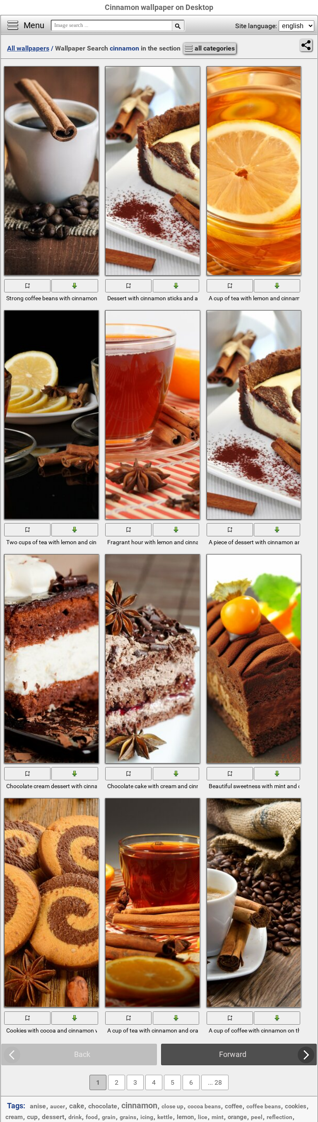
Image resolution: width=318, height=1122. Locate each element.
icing (146, 1117)
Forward (232, 1054)
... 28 (215, 1082)
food (92, 1117)
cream (14, 1117)
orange (237, 1117)
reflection (279, 1117)
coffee (233, 1106)
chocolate (102, 1106)
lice (202, 1117)
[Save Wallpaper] (75, 285)
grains (128, 1117)
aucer (57, 1106)
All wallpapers (28, 48)
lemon (185, 1117)
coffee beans (263, 1106)
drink (75, 1117)
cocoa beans (204, 1106)
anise (38, 1106)
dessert (53, 1117)
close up (172, 1106)
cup (32, 1117)
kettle (165, 1117)
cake (76, 1106)
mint (218, 1117)
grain (109, 1117)
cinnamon (139, 1105)
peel (257, 1117)
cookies (295, 1106)
